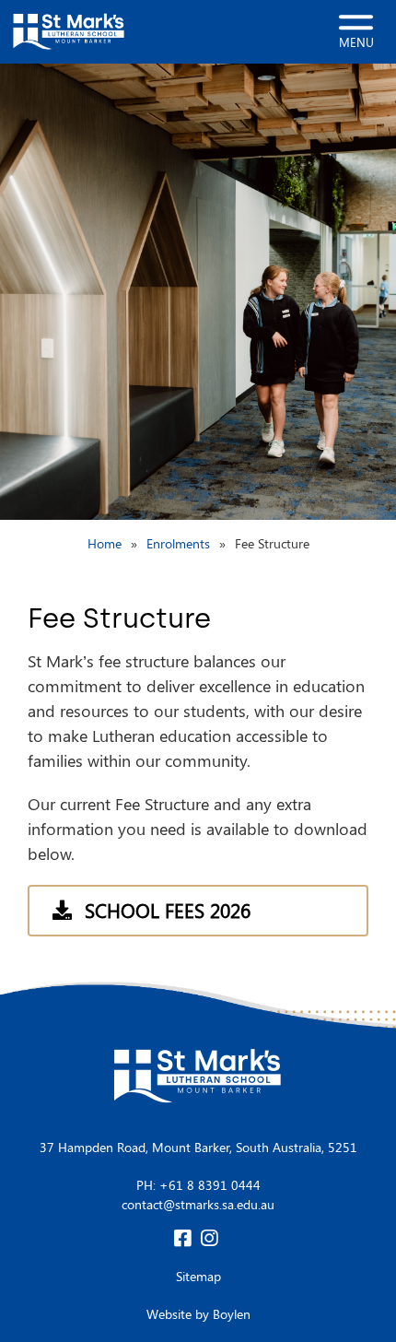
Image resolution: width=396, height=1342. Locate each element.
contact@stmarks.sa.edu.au (198, 1204)
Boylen (231, 1314)
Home (104, 543)
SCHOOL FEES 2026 (167, 910)
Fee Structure (272, 543)
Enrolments (178, 543)
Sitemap (198, 1276)
